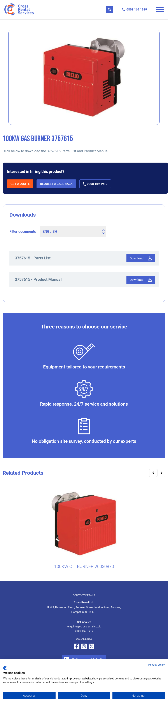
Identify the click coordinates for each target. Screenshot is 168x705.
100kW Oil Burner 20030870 (84, 566)
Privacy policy (156, 664)
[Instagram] (84, 646)
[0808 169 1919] (123, 9)
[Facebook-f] (76, 646)
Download (137, 258)
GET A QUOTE (20, 184)
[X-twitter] (91, 646)
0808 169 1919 (136, 9)
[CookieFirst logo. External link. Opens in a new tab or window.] (5, 668)
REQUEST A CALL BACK (56, 184)
